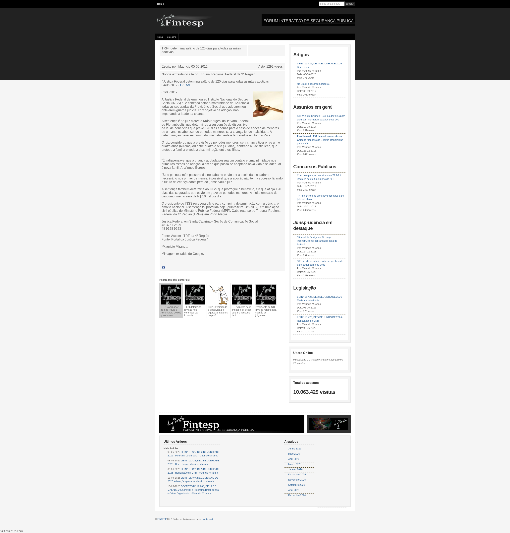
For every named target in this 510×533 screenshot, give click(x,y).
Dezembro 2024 (297, 495)
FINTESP (162, 519)
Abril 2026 (293, 459)
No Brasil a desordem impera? (313, 84)
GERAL (185, 85)
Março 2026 (294, 464)
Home (160, 4)
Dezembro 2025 (297, 474)
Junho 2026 (294, 448)
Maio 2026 (294, 453)
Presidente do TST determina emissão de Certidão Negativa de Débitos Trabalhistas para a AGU (320, 140)
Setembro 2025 (296, 485)
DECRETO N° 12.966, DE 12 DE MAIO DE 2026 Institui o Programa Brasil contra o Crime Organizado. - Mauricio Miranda (193, 490)
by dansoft (208, 519)
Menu (160, 37)
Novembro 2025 (297, 479)
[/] (194, 26)
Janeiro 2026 (295, 469)
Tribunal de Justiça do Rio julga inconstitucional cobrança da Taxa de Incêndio (317, 241)
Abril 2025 (293, 490)
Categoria (171, 37)
